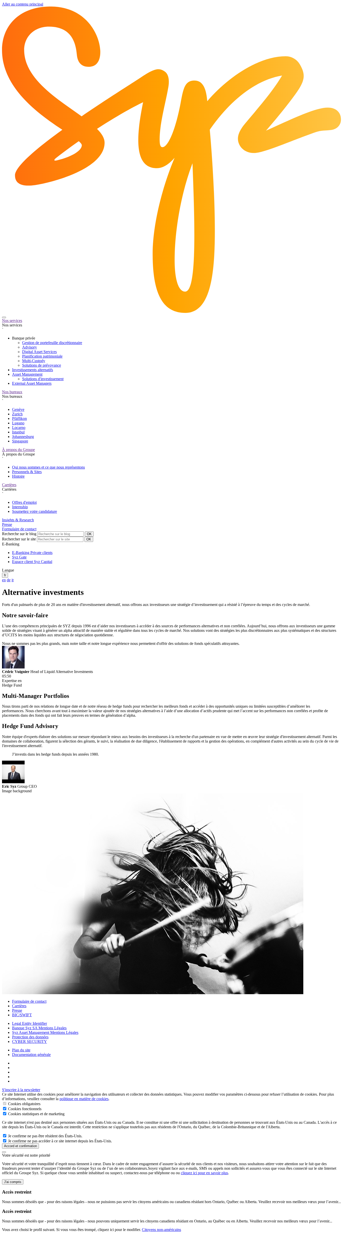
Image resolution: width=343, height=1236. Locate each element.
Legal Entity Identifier (29, 1023)
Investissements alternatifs (32, 370)
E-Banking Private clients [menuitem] (32, 552)
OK (89, 534)
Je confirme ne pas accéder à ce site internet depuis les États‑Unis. (59, 1141)
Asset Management (27, 374)
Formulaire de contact (19, 529)
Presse (7, 524)
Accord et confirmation (20, 1146)
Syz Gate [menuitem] (19, 557)
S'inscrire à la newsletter (21, 1090)
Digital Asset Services (39, 352)
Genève (18, 409)
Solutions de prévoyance (41, 365)
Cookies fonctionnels (24, 1109)
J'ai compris (12, 1182)
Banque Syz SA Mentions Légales (39, 1028)
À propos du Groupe (18, 449)
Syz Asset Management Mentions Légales (45, 1032)
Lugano (18, 423)
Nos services (12, 320)
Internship (20, 507)
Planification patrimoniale (42, 356)
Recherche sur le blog (19, 534)
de (9, 580)
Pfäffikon (19, 418)
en (4, 580)
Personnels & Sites (27, 472)
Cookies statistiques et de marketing (36, 1114)
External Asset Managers (31, 383)
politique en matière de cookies (84, 1099)
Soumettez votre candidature (34, 511)
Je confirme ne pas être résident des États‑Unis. (44, 1136)
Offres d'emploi (24, 502)
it (13, 580)
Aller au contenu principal (22, 4)
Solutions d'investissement (43, 379)
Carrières (9, 485)
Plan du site (21, 1050)
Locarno (18, 427)
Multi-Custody (33, 361)
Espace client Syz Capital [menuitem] (32, 561)
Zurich (17, 414)
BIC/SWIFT (22, 1015)
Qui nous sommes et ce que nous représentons (48, 467)
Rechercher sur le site (19, 539)
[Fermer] (4, 1152)
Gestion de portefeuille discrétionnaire (52, 343)
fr (5, 575)
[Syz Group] (171, 311)
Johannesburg (23, 436)
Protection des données (30, 1037)
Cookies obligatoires (23, 1104)
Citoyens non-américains (161, 1229)
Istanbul (18, 432)
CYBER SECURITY (29, 1041)
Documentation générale (31, 1054)
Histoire (18, 476)
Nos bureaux (12, 392)
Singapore (20, 441)
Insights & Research (18, 520)
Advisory (29, 347)
